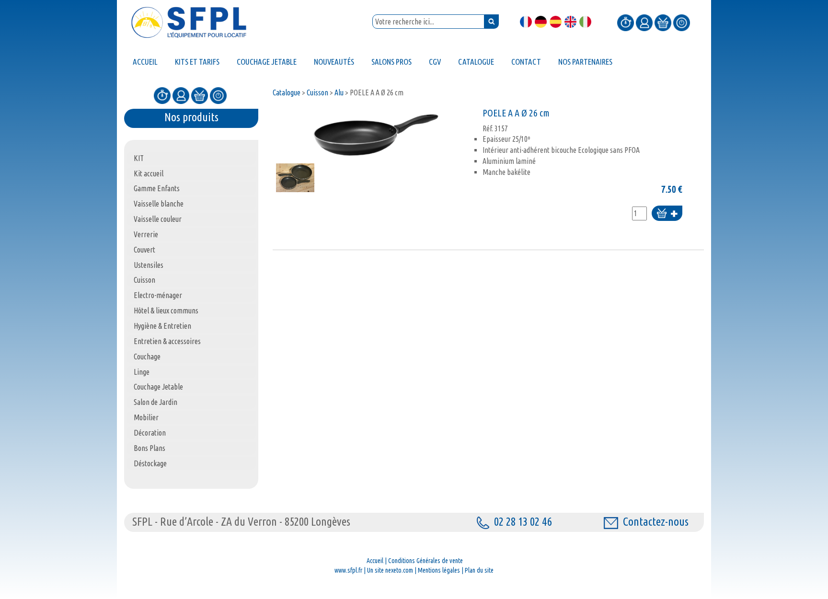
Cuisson (317, 92)
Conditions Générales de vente (425, 560)
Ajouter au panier (667, 214)
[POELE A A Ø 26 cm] (375, 134)
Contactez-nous (656, 521)
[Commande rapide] (625, 22)
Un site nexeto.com (390, 570)
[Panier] (663, 22)
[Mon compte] (644, 22)
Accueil (375, 560)
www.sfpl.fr (348, 570)
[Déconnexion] (681, 22)
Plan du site (479, 570)
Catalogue (286, 92)
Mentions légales (439, 570)
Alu (339, 92)
